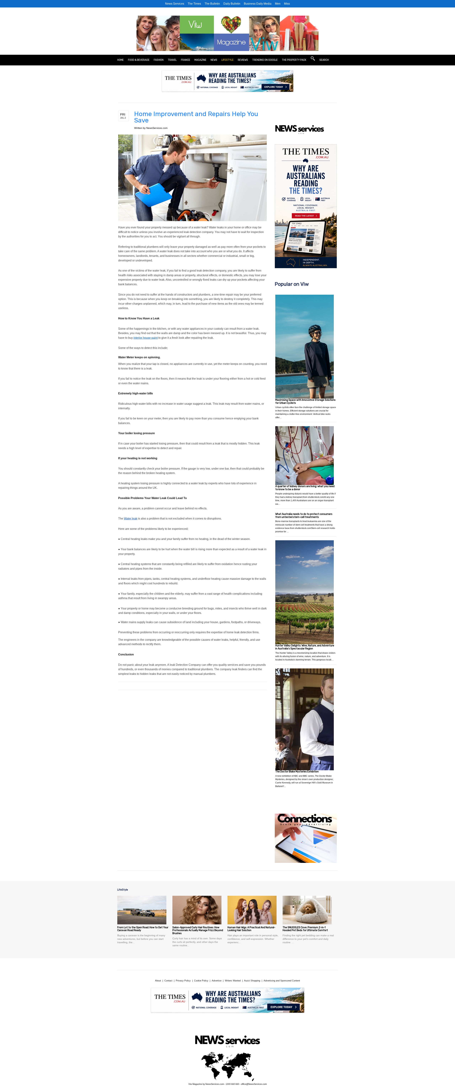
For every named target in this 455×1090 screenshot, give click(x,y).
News (214, 59)
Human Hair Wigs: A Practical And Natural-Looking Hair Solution (251, 929)
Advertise (216, 980)
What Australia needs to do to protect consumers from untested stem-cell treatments (303, 516)
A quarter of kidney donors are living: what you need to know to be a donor (304, 488)
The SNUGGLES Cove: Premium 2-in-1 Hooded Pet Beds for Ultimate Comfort (305, 929)
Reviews (243, 59)
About (158, 980)
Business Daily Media (257, 3)
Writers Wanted (233, 980)
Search (324, 59)
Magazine (200, 59)
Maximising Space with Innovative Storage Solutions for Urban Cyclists (305, 401)
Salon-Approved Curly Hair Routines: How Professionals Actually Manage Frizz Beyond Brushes (197, 930)
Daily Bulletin (231, 3)
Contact (168, 980)
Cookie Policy (201, 980)
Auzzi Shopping (252, 980)
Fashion (159, 59)
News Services (174, 3)
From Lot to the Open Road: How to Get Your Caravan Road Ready (142, 929)
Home (120, 59)
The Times (194, 3)
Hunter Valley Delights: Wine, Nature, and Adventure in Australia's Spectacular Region (304, 647)
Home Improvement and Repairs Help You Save (196, 117)
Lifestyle (227, 59)
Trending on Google (265, 59)
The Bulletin (212, 3)
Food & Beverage (138, 59)
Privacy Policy (183, 980)
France (185, 59)
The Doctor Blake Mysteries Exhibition (297, 771)
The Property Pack (294, 59)
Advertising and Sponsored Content (282, 980)
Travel (172, 59)
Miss (287, 3)
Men (277, 3)
